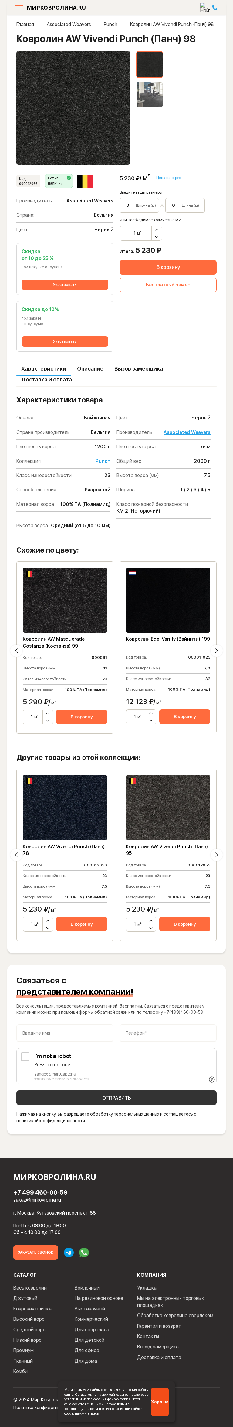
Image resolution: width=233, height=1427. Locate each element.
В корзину (168, 267)
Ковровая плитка (32, 1309)
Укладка (147, 1288)
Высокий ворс (29, 1319)
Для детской (89, 1340)
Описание (90, 368)
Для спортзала (92, 1330)
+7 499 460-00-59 (40, 1192)
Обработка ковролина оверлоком (175, 1315)
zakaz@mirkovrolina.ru (37, 1200)
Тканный (23, 1361)
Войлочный (87, 1288)
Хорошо (160, 1401)
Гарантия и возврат (159, 1326)
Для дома (86, 1361)
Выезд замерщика (158, 1347)
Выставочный (90, 1309)
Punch (110, 24)
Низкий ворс (27, 1340)
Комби (20, 1371)
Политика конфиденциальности (46, 1407)
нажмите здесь (87, 1413)
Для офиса (87, 1350)
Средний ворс (29, 1330)
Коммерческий (91, 1319)
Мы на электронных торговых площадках (170, 1301)
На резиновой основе (99, 1298)
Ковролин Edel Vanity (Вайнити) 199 (168, 639)
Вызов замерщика (138, 368)
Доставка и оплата (46, 379)
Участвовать (65, 285)
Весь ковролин (30, 1288)
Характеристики (43, 368)
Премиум (23, 1350)
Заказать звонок (35, 1252)
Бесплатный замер (168, 285)
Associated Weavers (69, 24)
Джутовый (25, 1298)
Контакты (148, 1336)
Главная (25, 24)
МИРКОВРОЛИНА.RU (56, 7)
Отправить (116, 1098)
